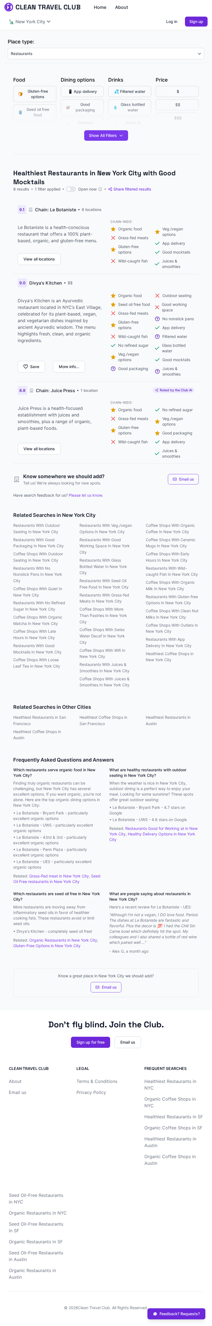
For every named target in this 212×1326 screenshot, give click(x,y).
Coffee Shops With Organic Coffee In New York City (170, 528)
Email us (186, 479)
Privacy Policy (91, 1092)
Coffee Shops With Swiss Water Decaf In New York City (102, 636)
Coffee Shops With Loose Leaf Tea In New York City (36, 662)
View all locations (39, 259)
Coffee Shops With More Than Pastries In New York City (103, 615)
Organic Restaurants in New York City (63, 940)
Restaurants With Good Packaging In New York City (38, 542)
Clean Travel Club (94, 1307)
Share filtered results (132, 189)
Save (34, 366)
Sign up (196, 21)
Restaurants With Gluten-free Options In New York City (172, 599)
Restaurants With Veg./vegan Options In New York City (106, 528)
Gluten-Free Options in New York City (47, 945)
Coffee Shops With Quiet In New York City (37, 591)
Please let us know (85, 495)
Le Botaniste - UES (33, 861)
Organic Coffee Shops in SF (173, 1127)
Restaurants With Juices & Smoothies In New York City (104, 667)
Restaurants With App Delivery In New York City (169, 642)
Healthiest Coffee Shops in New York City (170, 656)
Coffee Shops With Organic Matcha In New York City (37, 620)
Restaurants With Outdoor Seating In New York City (36, 528)
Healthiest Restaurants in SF (173, 1116)
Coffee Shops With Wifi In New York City (102, 653)
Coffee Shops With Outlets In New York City (172, 628)
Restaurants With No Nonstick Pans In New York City (37, 574)
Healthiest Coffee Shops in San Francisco (103, 720)
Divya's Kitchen (30, 931)
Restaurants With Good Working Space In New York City (105, 546)
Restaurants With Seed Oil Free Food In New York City (104, 583)
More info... (69, 366)
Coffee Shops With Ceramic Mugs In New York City (170, 542)
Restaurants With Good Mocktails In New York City (37, 648)
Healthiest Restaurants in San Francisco (39, 720)
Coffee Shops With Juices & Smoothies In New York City (104, 681)
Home (100, 7)
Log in (171, 21)
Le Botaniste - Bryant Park (40, 813)
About (121, 7)
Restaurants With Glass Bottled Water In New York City (103, 566)
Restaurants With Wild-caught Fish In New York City (172, 571)
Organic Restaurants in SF (36, 1241)
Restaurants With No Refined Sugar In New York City (39, 605)
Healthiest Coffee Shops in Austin (37, 734)
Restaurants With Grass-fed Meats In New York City (104, 598)
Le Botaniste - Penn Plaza (40, 849)
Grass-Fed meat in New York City (59, 876)
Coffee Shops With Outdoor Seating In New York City (38, 556)
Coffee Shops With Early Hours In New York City (167, 556)
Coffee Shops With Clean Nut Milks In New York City (172, 613)
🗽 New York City (27, 21)
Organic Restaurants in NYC (38, 1213)
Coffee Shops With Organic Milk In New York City (170, 585)
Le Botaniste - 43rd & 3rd (40, 837)
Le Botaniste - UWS (34, 825)
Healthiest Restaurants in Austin (168, 720)
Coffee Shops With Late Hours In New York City (34, 634)
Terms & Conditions (96, 1081)
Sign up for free (90, 1042)
